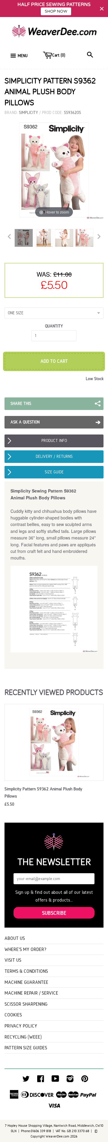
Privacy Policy (20, 1025)
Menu (23, 56)
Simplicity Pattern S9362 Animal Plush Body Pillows (43, 792)
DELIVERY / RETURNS (54, 456)
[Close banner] (101, 8)
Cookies (13, 1014)
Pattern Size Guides (25, 1047)
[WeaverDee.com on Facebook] (40, 1080)
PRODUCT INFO (54, 440)
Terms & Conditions (26, 971)
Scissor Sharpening (25, 1004)
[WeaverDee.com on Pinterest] (84, 1080)
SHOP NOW (56, 11)
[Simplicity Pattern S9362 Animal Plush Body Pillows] (24, 237)
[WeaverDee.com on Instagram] (70, 1080)
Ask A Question (25, 422)
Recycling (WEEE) (23, 1036)
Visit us (12, 960)
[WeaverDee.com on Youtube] (55, 1080)
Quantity (54, 326)
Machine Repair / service (31, 992)
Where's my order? (25, 949)
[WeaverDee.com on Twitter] (26, 1080)
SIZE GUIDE (54, 472)
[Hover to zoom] (54, 169)
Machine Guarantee (26, 982)
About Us (14, 938)
